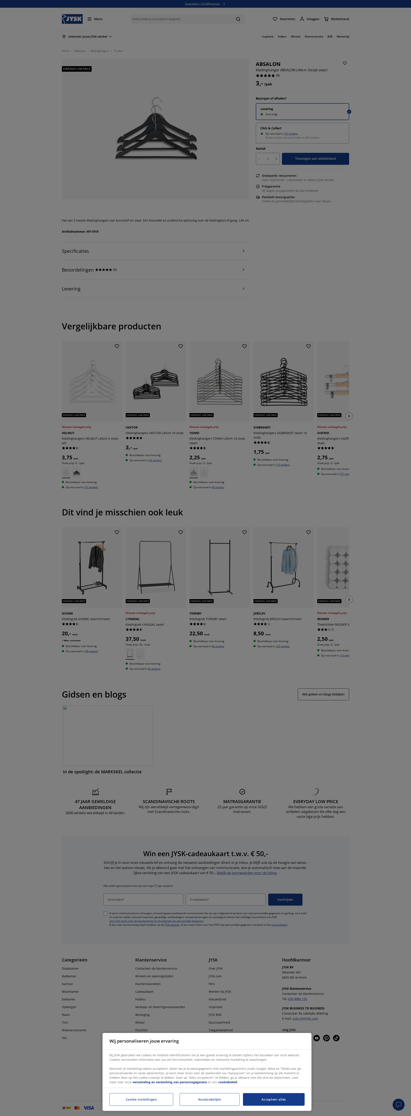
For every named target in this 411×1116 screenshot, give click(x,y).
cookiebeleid (227, 1082)
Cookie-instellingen (141, 1099)
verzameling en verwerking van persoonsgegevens (170, 1082)
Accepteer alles (274, 1099)
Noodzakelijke (209, 1099)
